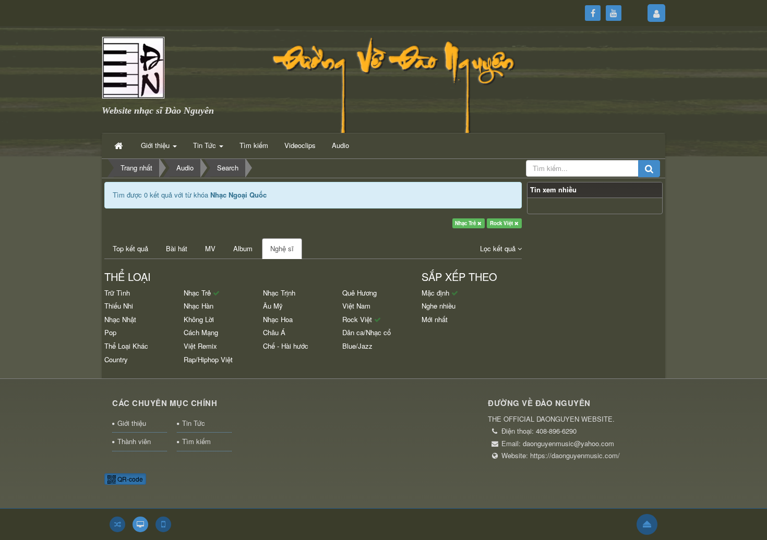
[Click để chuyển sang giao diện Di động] (163, 524)
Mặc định (436, 293)
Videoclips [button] (300, 145)
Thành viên (134, 441)
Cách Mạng (201, 332)
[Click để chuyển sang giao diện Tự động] (117, 524)
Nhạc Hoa (278, 319)
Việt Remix (200, 346)
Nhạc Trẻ (466, 223)
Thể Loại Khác (126, 346)
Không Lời (199, 319)
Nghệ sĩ (282, 248)
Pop (110, 332)
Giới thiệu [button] (156, 145)
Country (116, 359)
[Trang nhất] (119, 145)
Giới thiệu (131, 423)
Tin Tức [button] (205, 145)
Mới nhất (435, 319)
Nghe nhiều (439, 306)
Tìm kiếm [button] (253, 145)
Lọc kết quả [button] (499, 248)
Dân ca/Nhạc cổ (366, 332)
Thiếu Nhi (118, 306)
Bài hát (176, 248)
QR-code (129, 478)
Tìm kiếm (196, 441)
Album (243, 248)
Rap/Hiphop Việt (208, 359)
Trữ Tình (117, 293)
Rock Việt (502, 223)
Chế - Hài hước (285, 346)
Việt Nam (356, 306)
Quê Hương (359, 293)
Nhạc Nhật (120, 319)
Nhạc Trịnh (279, 293)
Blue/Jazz (357, 346)
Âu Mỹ (273, 306)
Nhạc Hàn (198, 306)
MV (210, 248)
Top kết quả (130, 248)
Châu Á (274, 332)
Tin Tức (193, 423)
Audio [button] (340, 145)
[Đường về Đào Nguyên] (133, 66)
